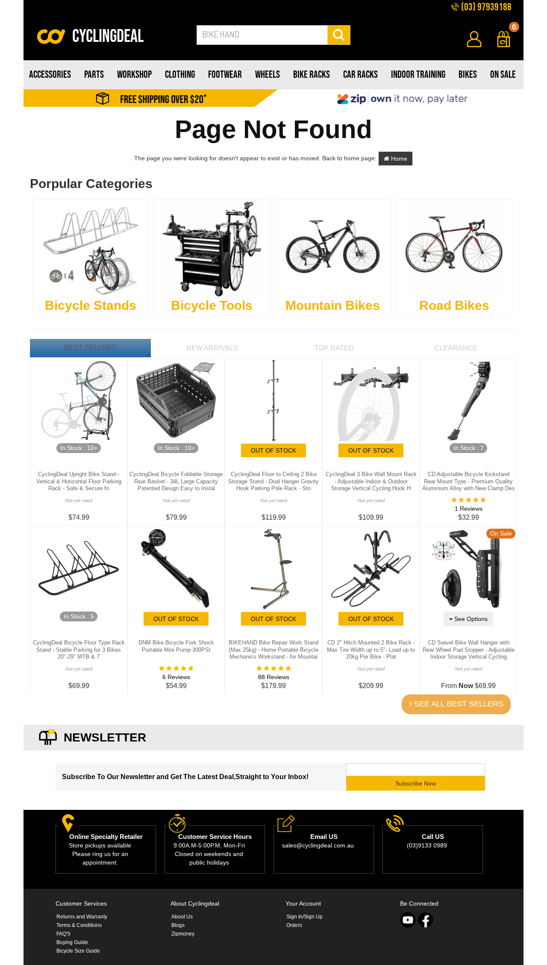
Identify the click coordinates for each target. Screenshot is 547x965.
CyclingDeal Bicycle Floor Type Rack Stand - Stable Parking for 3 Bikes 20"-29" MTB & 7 (79, 649)
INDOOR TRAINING (418, 74)
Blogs (178, 925)
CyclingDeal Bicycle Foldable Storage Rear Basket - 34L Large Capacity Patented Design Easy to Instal (176, 481)
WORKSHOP (134, 74)
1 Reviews (468, 508)
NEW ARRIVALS (212, 348)
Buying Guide (72, 942)
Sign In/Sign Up (304, 917)
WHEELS (267, 74)
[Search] (339, 35)
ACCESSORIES (50, 74)
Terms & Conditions (79, 925)
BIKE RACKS (311, 74)
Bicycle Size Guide (78, 951)
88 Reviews (273, 677)
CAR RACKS (360, 74)
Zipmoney (182, 934)
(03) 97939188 (485, 7)
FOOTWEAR (225, 74)
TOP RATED (334, 348)
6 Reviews (176, 677)
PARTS (94, 74)
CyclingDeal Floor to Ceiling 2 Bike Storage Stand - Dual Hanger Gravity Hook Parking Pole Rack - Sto (273, 481)
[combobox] (262, 35)
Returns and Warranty (81, 917)
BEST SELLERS (90, 347)
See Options (470, 618)
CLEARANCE (455, 348)
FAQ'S (63, 934)
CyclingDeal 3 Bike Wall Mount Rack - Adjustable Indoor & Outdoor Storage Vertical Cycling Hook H (371, 481)
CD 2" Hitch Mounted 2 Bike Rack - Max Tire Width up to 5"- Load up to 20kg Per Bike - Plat (371, 649)
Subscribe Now (415, 783)
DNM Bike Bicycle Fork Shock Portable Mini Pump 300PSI (176, 646)
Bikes (468, 74)
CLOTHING (180, 74)
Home (398, 158)
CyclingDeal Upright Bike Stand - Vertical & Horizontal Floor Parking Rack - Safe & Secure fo (78, 481)
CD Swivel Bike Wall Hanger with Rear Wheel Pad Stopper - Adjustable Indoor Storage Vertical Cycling (469, 649)
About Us (182, 917)
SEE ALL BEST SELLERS (457, 704)
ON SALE (503, 74)
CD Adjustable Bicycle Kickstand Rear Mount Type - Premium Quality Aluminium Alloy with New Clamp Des (468, 481)
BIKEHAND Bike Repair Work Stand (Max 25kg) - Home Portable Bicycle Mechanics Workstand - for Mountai (273, 649)
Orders (294, 925)
